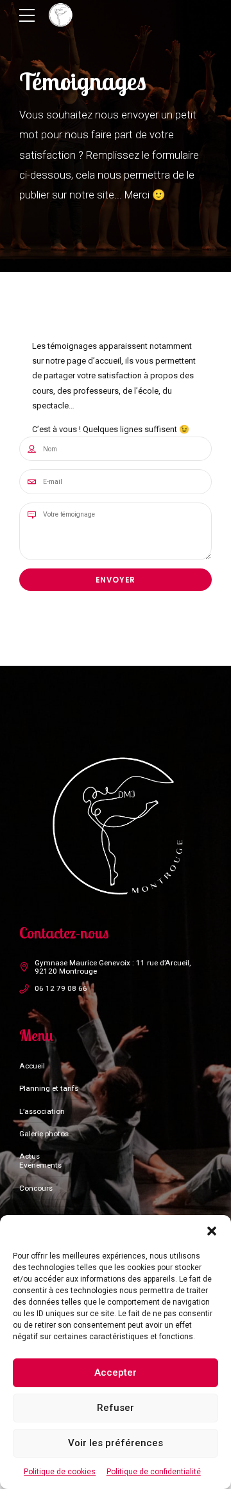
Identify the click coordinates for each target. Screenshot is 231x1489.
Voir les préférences (115, 1443)
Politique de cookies (60, 1471)
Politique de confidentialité (154, 1471)
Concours (36, 1188)
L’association (42, 1111)
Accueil (32, 1065)
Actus (29, 1156)
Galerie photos (44, 1133)
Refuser (115, 1407)
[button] (211, 1231)
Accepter (115, 1372)
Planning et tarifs (48, 1088)
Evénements (40, 1165)
